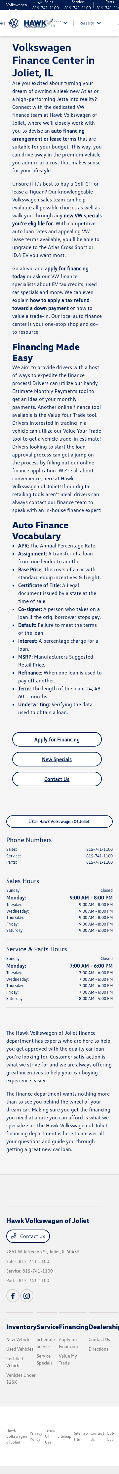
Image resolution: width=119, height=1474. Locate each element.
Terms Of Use (50, 1436)
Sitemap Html (81, 1436)
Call (60, 821)
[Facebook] (13, 1295)
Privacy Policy (36, 1436)
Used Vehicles (19, 1349)
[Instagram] (26, 1295)
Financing (74, 1326)
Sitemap (64, 1436)
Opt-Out (111, 1436)
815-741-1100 (99, 849)
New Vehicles (19, 1339)
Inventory (21, 1326)
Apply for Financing (57, 739)
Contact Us (56, 779)
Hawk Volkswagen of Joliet (16, 1436)
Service (48, 1326)
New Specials (57, 759)
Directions (98, 1349)
